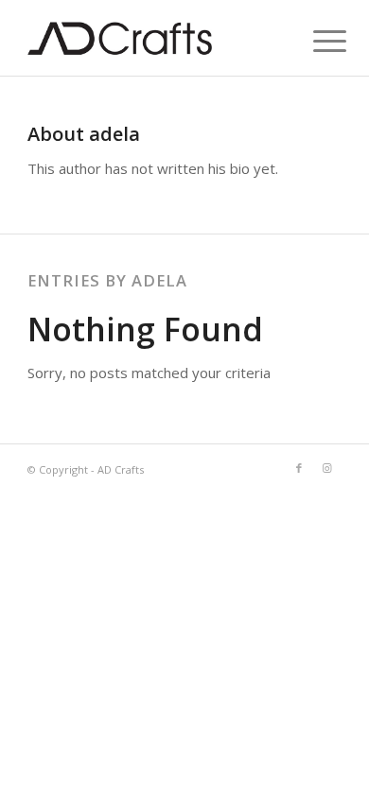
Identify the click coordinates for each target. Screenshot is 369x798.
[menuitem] (315, 40)
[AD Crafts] (152, 38)
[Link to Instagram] (327, 468)
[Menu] (315, 40)
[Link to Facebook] (299, 468)
